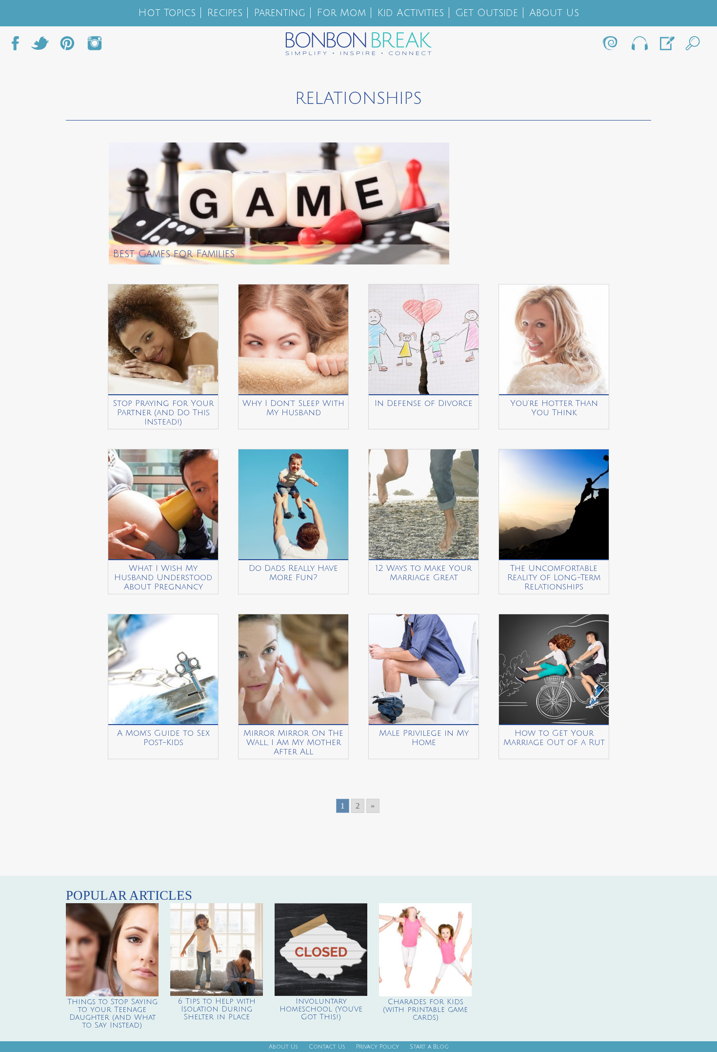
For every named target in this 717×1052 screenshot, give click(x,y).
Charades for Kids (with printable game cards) (425, 1009)
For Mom (341, 13)
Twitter (40, 46)
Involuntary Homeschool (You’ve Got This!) (320, 1009)
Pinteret (67, 46)
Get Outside (486, 13)
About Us (554, 13)
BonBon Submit (666, 46)
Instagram (94, 46)
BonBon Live (639, 46)
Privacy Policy (377, 1047)
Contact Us (327, 1047)
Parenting (279, 13)
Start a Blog (429, 1047)
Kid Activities (410, 13)
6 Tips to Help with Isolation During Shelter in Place (217, 1009)
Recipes (224, 13)
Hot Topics (167, 13)
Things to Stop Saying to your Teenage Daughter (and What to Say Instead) (112, 1013)
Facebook (19, 46)
